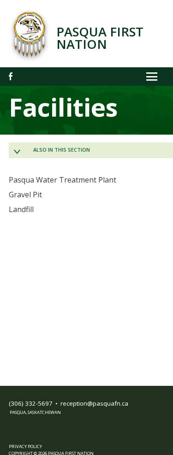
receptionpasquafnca (94, 403)
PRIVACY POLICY (25, 446)
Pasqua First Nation (99, 37)
